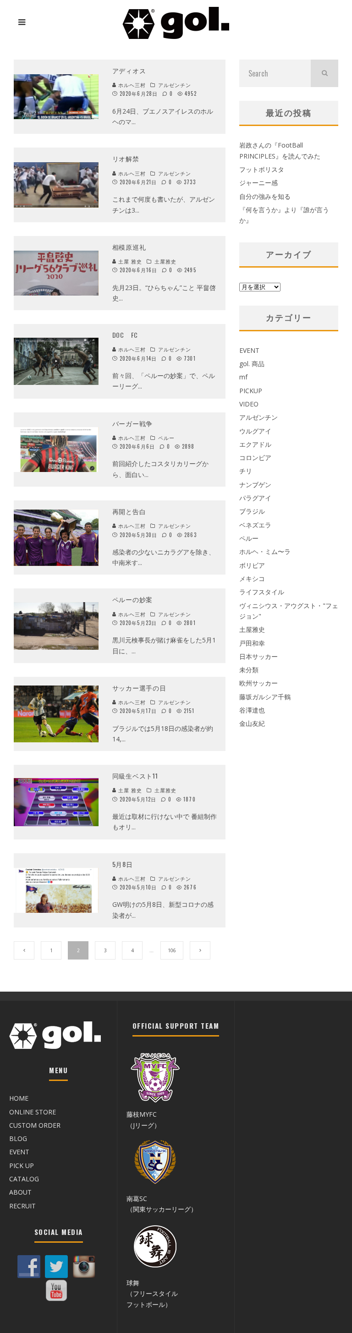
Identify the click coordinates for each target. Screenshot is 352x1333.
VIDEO (248, 404)
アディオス (129, 70)
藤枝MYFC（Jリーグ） (143, 1119)
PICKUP (250, 390)
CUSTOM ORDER (34, 1125)
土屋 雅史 (129, 261)
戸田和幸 (252, 643)
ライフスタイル (261, 591)
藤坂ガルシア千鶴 (265, 696)
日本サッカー (258, 656)
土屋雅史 (165, 261)
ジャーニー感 (258, 182)
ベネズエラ (255, 525)
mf (243, 377)
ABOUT (20, 1192)
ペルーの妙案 (132, 599)
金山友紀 (252, 723)
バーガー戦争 (132, 423)
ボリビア (252, 565)
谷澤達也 (252, 710)
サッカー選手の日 (139, 687)
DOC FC (125, 335)
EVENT (249, 350)
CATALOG (24, 1178)
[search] (324, 73)
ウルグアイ (255, 431)
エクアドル (255, 444)
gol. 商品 (251, 363)
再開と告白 (129, 511)
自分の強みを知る (265, 196)
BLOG (18, 1138)
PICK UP (21, 1165)
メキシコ (252, 578)
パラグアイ (255, 498)
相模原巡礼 (129, 247)
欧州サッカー (258, 683)
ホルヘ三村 (131, 84)
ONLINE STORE (32, 1112)
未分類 (248, 669)
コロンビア (255, 457)
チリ (245, 470)
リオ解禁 (125, 158)
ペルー (166, 437)
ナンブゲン (255, 484)
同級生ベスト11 (135, 775)
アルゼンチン (175, 85)
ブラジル (252, 511)
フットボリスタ (261, 169)
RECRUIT (22, 1205)
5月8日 (122, 864)
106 (172, 950)
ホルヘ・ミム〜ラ (265, 551)
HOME (18, 1098)
